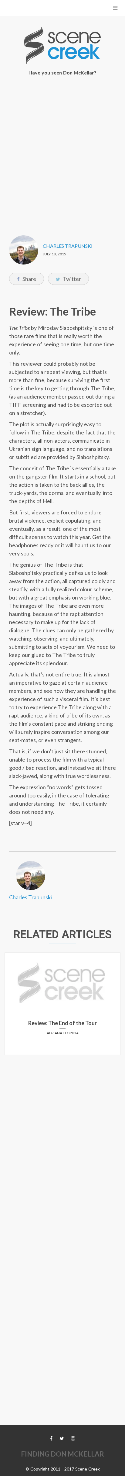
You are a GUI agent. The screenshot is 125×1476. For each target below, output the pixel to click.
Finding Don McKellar (62, 1454)
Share (29, 278)
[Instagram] (73, 1438)
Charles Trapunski (68, 246)
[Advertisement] (62, 151)
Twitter (71, 278)
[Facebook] (51, 1438)
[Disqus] (62, 1135)
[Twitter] (61, 1438)
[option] (62, 1005)
